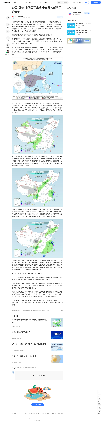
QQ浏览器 (54, 413)
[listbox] (37, 339)
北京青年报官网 (15, 350)
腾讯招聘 (44, 413)
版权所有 (39, 420)
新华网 (13, 326)
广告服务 (39, 413)
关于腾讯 (14, 413)
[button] (87, 13)
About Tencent (20, 413)
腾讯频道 (58, 413)
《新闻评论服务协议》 (32, 368)
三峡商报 (14, 338)
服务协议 (26, 413)
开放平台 (35, 413)
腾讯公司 (36, 420)
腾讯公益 (49, 413)
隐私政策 (30, 413)
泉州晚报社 (14, 362)
